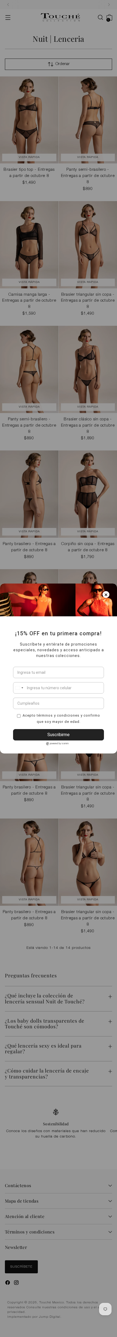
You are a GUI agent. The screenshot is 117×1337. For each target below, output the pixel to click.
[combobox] (19, 687)
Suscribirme (58, 734)
